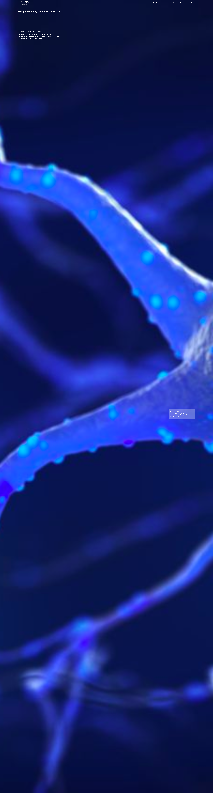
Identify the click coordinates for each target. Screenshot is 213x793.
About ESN (155, 2)
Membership (169, 2)
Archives (162, 2)
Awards (175, 2)
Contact (193, 2)
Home (150, 2)
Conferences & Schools (184, 2)
